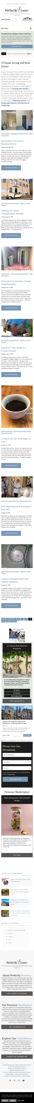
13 (26, 619)
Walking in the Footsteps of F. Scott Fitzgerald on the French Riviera (19, 902)
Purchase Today (17, 46)
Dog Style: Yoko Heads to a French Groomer (13, 349)
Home (4, 54)
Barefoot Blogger (6, 431)
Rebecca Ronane (25, 501)
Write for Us (23, 4)
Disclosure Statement (21, 1074)
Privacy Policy (11, 774)
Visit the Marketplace (17, 1027)
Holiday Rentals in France (17, 1070)
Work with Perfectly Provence (17, 1069)
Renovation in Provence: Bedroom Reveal (12, 142)
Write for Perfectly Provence (17, 1067)
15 (3, 621)
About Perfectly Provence (17, 993)
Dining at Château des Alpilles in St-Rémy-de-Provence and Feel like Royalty (20, 913)
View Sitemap (26, 1076)
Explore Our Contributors (17, 1056)
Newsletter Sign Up (8, 1065)
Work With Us (16, 4)
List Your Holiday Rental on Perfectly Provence (17, 1072)
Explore (10, 933)
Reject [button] (13, 1100)
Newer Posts (7, 619)
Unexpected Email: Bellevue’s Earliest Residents (15, 580)
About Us (9, 4)
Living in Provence (6, 433)
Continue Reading (11, 168)
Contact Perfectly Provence (12, 1076)
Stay (9, 940)
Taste (10, 943)
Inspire (10, 937)
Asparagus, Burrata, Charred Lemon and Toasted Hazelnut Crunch (19, 892)
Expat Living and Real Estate (16, 54)
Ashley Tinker (5, 134)
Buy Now (17, 855)
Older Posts (11, 621)
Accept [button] (5, 1100)
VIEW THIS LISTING (16, 701)
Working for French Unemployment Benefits (12, 212)
